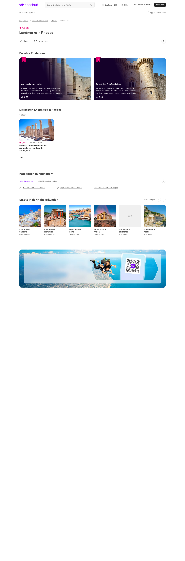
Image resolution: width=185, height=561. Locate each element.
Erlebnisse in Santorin (25, 230)
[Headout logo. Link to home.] (28, 4)
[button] (27, 12)
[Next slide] (164, 41)
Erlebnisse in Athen (100, 230)
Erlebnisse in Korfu (149, 230)
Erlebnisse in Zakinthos (125, 230)
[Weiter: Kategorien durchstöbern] (163, 181)
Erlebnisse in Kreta (75, 230)
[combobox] (69, 5)
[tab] (24, 41)
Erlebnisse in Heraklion (50, 230)
